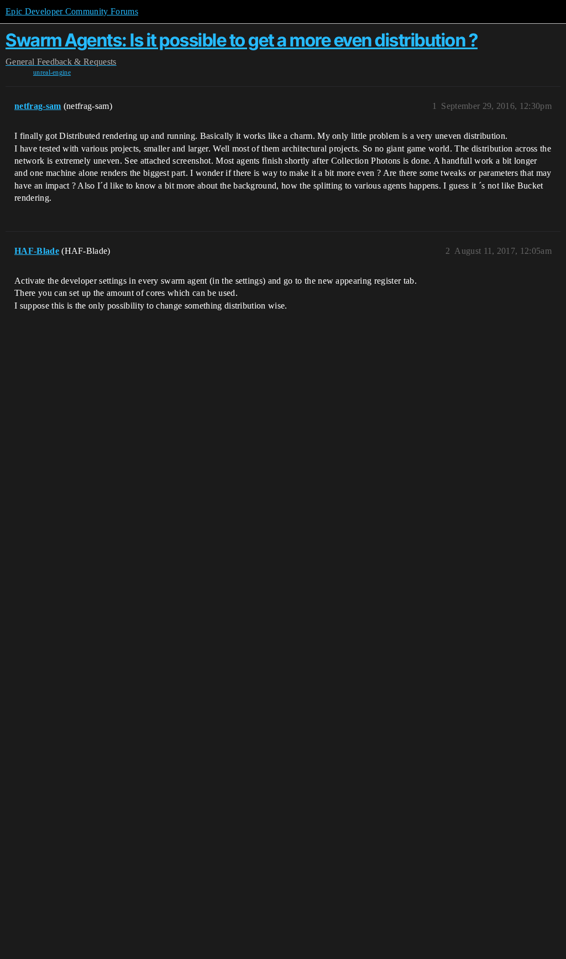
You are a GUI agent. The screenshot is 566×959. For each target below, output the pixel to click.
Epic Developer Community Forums (72, 11)
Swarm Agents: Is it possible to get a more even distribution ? (242, 40)
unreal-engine (52, 72)
